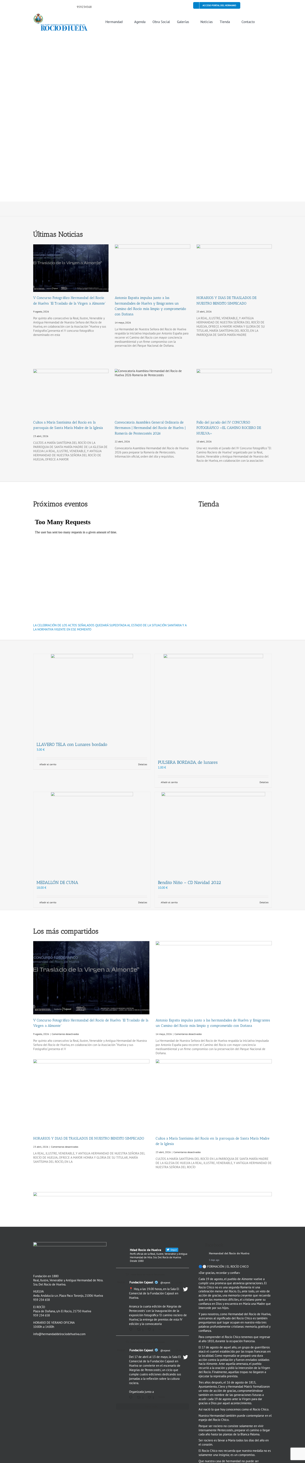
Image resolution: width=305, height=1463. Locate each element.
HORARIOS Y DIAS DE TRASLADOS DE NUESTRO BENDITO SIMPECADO (88, 1138)
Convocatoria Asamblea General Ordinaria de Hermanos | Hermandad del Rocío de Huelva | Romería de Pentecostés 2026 (150, 427)
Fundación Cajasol (141, 1282)
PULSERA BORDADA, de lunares (188, 762)
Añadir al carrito (47, 764)
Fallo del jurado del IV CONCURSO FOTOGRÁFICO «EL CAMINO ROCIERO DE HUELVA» (228, 427)
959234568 (84, 7)
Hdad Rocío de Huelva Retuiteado (148, 1274)
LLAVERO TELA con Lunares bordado (72, 744)
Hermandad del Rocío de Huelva (229, 1253)
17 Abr (179, 1282)
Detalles (142, 764)
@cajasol (165, 1282)
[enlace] (34, 6)
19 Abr (179, 1350)
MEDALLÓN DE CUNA (57, 882)
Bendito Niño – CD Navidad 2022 (189, 882)
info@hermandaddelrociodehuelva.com (59, 1334)
